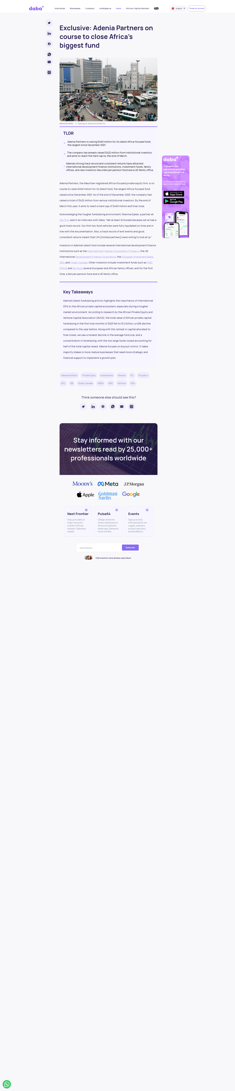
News (118, 8)
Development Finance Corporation (95, 256)
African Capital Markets (137, 8)
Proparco (134, 251)
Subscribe (130, 547)
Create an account (196, 8)
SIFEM (63, 268)
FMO (149, 262)
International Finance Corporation (107, 251)
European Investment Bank (137, 256)
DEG (62, 262)
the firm (64, 220)
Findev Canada (78, 262)
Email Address (86, 548)
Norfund (77, 268)
